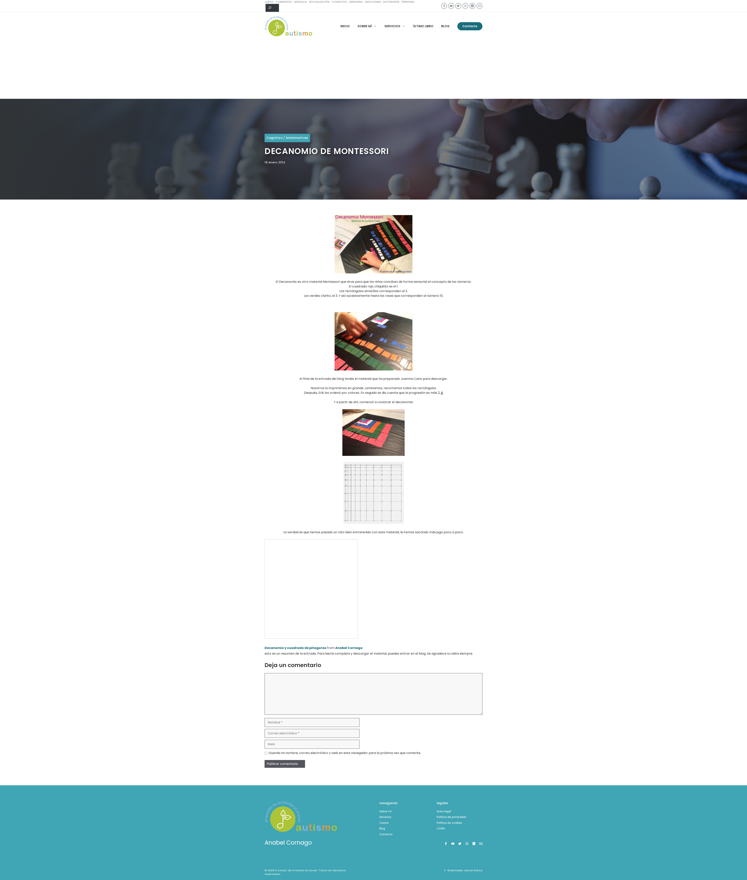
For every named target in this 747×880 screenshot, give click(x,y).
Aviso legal (444, 811)
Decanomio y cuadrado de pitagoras (295, 648)
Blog (445, 26)
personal (408, 2)
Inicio (345, 26)
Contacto (469, 26)
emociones (373, 2)
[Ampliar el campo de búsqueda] (272, 8)
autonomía (391, 2)
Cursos (384, 823)
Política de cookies (449, 823)
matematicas (297, 138)
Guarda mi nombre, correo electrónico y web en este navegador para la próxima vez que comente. (345, 753)
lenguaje (300, 2)
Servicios (392, 26)
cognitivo (339, 2)
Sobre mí (365, 26)
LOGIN (441, 828)
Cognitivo (274, 138)
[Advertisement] (373, 69)
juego (269, 2)
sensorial (356, 2)
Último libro (423, 26)
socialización (319, 2)
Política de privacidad (451, 817)
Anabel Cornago (349, 648)
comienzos (284, 2)
